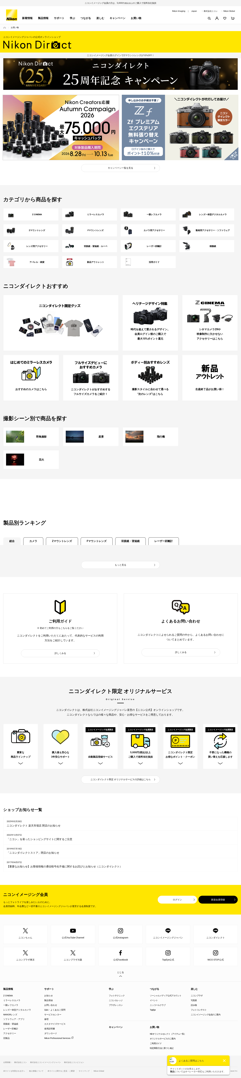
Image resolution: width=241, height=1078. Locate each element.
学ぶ (72, 18)
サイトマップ (84, 1071)
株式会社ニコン (211, 11)
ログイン (177, 899)
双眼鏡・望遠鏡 (130, 541)
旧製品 (6, 1038)
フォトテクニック (117, 995)
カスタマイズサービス (55, 1024)
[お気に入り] (224, 18)
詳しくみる (60, 653)
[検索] (209, 18)
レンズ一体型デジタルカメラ (17, 1010)
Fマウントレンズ (97, 541)
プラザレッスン (116, 1005)
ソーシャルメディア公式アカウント (165, 995)
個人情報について (36, 1071)
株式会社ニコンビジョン (74, 1062)
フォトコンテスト (199, 1010)
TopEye (153, 1010)
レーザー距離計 (163, 541)
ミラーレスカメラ (11, 1000)
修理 (46, 1019)
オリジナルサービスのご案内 (162, 1038)
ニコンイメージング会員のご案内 (205, 1014)
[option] (61, 127)
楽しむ (100, 18)
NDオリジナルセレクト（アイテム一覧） (168, 1034)
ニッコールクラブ (158, 1005)
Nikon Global (229, 11)
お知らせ (48, 995)
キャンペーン (117, 18)
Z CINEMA (8, 995)
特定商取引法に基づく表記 (161, 1048)
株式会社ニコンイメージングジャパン (45, 1062)
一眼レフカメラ (10, 1005)
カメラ (33, 541)
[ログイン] (217, 18)
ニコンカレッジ (116, 1000)
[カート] (232, 18)
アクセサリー (9, 1033)
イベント (154, 1000)
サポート (59, 18)
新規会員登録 (218, 899)
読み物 (194, 1005)
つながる (85, 18)
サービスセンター (52, 1014)
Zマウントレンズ (62, 541)
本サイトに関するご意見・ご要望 (61, 1071)
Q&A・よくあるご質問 (54, 1010)
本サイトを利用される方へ (14, 1071)
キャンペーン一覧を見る (120, 168)
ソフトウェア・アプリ (14, 1019)
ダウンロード (50, 1033)
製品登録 (48, 1000)
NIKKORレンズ (10, 1014)
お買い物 (136, 18)
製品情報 (43, 18)
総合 (12, 541)
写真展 (194, 1000)
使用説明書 (49, 1028)
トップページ (4, 27)
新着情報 (27, 18)
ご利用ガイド (156, 1043)
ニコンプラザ (197, 995)
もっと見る (120, 565)
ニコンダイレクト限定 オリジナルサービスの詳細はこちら (120, 779)
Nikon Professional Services (57, 1038)
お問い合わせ (50, 1005)
